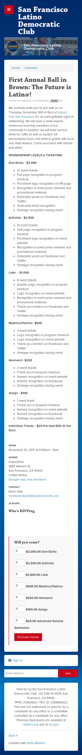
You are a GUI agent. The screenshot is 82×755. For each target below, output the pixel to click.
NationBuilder (36, 743)
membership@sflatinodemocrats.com (34, 496)
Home (16, 68)
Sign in (17, 660)
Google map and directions (27, 479)
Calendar (31, 68)
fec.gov (53, 724)
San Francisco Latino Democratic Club (43, 21)
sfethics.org (30, 724)
